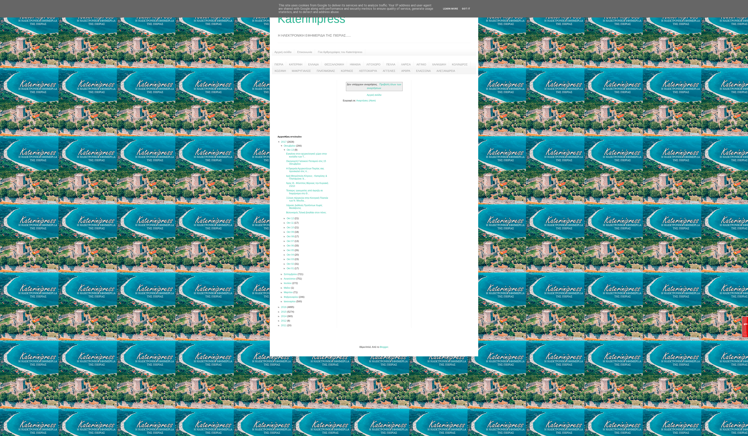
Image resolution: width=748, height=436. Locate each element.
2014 (284, 316)
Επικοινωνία (304, 52)
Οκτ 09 (291, 232)
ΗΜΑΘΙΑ (355, 64)
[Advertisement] (307, 104)
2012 (284, 320)
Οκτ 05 (291, 250)
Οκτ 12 (291, 218)
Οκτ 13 (291, 150)
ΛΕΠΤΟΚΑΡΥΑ (368, 70)
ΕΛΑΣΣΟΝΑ (423, 70)
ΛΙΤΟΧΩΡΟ (373, 64)
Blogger (384, 347)
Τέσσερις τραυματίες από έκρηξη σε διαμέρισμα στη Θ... (304, 192)
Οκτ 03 (291, 259)
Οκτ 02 (291, 264)
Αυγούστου (290, 278)
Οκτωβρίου (290, 145)
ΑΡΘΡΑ (405, 70)
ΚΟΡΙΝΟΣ (347, 70)
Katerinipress (311, 18)
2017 (284, 142)
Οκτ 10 (291, 227)
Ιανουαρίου (290, 301)
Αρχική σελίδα (282, 52)
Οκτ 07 (291, 241)
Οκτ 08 (291, 236)
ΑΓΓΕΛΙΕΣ (389, 70)
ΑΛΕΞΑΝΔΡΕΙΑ (446, 70)
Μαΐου (287, 288)
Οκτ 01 (291, 268)
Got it (466, 8)
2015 (284, 311)
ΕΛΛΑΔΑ (313, 64)
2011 (284, 325)
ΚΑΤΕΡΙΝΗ (295, 64)
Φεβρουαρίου (291, 297)
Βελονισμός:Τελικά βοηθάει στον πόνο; (306, 212)
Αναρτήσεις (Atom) (366, 100)
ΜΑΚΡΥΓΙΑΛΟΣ (301, 70)
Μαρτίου (288, 292)
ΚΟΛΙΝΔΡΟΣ (460, 64)
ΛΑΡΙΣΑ (406, 64)
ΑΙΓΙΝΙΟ (421, 64)
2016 (284, 307)
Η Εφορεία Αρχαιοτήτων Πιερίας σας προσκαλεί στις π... (305, 170)
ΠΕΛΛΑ (390, 64)
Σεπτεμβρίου (291, 274)
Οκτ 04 (291, 254)
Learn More (450, 8)
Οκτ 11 (290, 223)
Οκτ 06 (291, 245)
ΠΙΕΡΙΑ (278, 64)
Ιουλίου (288, 283)
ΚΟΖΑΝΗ (280, 70)
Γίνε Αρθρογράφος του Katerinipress (340, 52)
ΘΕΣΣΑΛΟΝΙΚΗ (334, 64)
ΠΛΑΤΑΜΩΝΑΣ (326, 70)
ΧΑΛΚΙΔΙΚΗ (439, 64)
